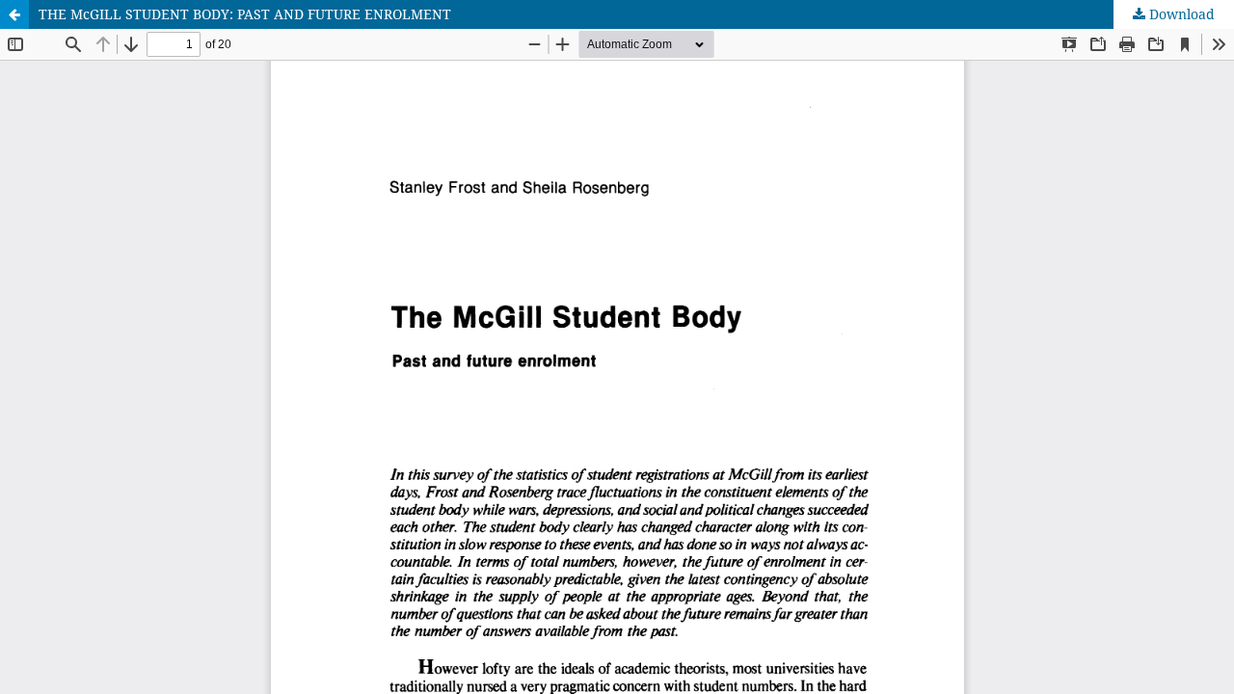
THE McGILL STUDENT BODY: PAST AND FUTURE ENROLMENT (245, 14)
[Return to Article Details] (14, 14)
